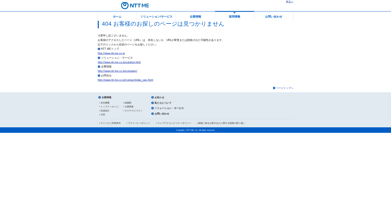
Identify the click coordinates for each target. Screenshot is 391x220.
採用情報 (234, 16)
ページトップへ (284, 88)
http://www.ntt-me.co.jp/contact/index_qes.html (125, 79)
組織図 (128, 102)
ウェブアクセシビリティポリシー (174, 123)
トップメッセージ (110, 106)
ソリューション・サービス (169, 108)
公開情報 (129, 106)
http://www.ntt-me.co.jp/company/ (117, 71)
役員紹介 (105, 110)
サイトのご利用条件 (111, 123)
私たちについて (163, 102)
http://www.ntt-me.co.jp (111, 53)
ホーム (117, 16)
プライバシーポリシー (139, 123)
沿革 (103, 114)
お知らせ (159, 97)
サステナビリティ (134, 110)
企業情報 (195, 16)
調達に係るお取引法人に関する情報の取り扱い (221, 123)
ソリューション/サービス (156, 16)
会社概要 (105, 102)
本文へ (289, 1)
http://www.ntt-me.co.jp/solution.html (119, 62)
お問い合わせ (273, 16)
